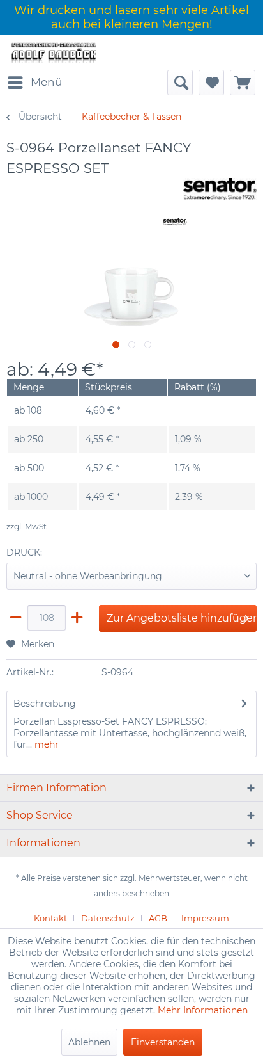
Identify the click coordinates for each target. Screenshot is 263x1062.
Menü (46, 82)
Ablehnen (89, 1042)
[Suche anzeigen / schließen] (180, 82)
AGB (158, 918)
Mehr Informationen (203, 1010)
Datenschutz (108, 918)
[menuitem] (34, 82)
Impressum (205, 918)
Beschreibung (44, 703)
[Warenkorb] (242, 82)
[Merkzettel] (211, 82)
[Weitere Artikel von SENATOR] (220, 189)
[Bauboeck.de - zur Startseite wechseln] (53, 52)
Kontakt (50, 918)
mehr (45, 744)
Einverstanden (163, 1042)
